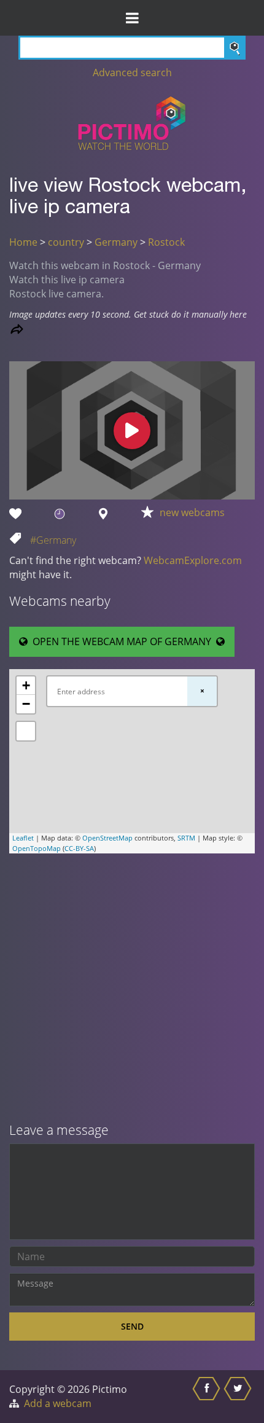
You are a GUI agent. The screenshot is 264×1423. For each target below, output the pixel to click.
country (66, 242)
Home (23, 242)
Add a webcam (57, 1403)
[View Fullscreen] (26, 731)
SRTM (186, 837)
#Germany (53, 540)
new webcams (192, 512)
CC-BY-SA (79, 848)
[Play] (132, 430)
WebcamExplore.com (193, 560)
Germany (116, 242)
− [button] (26, 704)
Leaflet (23, 837)
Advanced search (132, 72)
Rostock (166, 242)
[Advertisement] (132, 989)
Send (132, 1326)
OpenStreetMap (107, 837)
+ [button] (26, 685)
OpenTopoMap (36, 848)
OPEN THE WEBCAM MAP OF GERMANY (122, 641)
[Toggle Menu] (132, 18)
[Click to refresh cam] (17, 329)
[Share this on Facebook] (207, 1396)
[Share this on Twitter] (239, 1396)
